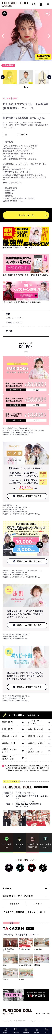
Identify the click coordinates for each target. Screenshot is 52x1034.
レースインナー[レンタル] (34, 722)
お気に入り (8, 912)
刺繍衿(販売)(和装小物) (22, 768)
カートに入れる (26, 215)
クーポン (38, 903)
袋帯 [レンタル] (8, 743)
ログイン (31, 912)
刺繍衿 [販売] (7, 729)
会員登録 (20, 912)
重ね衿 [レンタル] (35, 729)
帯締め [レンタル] (9, 736)
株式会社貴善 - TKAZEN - (27, 935)
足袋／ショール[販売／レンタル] (9, 757)
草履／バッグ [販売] (36, 743)
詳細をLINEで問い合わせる (29, 496)
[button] (49, 35)
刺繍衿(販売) (8, 65)
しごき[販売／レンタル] (35, 750)
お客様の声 (14, 903)
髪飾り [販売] (7, 722)
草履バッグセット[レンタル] (9, 750)
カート (43, 912)
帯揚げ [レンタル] (35, 736)
